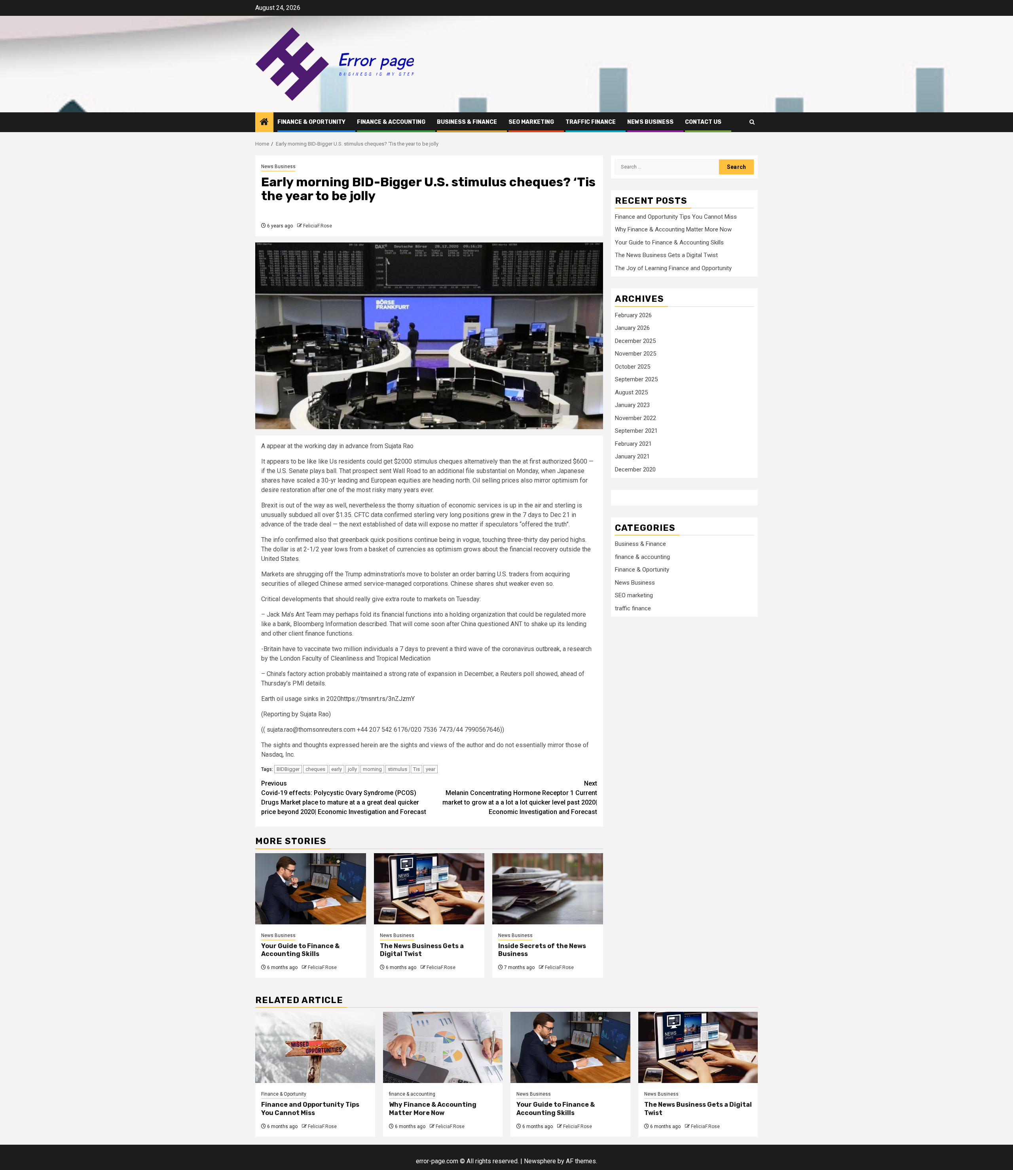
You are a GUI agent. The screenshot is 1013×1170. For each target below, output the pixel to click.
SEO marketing (531, 122)
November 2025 (635, 354)
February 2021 (633, 443)
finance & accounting (391, 122)
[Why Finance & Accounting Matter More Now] (443, 1047)
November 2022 (635, 418)
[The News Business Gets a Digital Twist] (429, 888)
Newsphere (540, 1161)
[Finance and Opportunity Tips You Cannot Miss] (315, 1047)
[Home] (264, 122)
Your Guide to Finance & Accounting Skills (300, 950)
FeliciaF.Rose (317, 226)
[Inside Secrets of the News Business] (547, 888)
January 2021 (632, 456)
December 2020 (635, 469)
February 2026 (633, 315)
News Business (650, 122)
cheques (315, 769)
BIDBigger (288, 769)
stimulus (397, 769)
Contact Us (703, 122)
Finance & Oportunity (311, 122)
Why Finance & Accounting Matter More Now (673, 229)
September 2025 (636, 379)
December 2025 (635, 341)
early (336, 769)
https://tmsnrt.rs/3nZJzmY (378, 698)
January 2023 (632, 405)
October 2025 (632, 366)
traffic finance (590, 122)
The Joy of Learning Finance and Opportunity (673, 268)
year (430, 769)
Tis (416, 769)
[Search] (752, 122)
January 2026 (632, 328)
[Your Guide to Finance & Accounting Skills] (310, 888)
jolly (352, 769)
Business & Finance (467, 122)
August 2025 (631, 392)
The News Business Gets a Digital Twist (666, 255)
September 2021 (636, 431)
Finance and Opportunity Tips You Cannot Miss (676, 216)
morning (372, 769)
